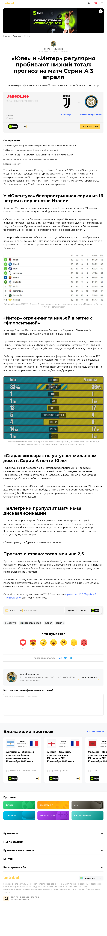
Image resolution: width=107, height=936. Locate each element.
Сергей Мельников (53, 49)
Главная (6, 36)
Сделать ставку (90, 126)
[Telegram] (70, 658)
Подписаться (89, 677)
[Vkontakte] (60, 658)
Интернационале (91, 114)
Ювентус (66, 114)
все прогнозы (94, 732)
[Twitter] (65, 658)
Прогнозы (17, 36)
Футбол (27, 36)
